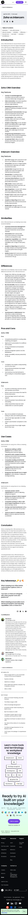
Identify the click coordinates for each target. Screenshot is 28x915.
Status (20, 847)
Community (13, 856)
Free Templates (4, 885)
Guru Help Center (21, 843)
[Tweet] (10, 21)
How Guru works (5, 846)
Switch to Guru (4, 881)
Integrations (4, 849)
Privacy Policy (4, 912)
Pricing (2, 843)
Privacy (22, 897)
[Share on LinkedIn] (7, 21)
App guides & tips (15, 831)
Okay (24, 911)
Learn (11, 843)
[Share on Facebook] (12, 21)
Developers (13, 853)
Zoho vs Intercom (6, 832)
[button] (25, 2)
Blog (11, 860)
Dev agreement (16, 897)
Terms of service (7, 897)
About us (3, 873)
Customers (12, 846)
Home (2, 831)
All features (3, 853)
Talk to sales (19, 2)
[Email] (4, 21)
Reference (7, 831)
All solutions (3, 856)
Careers (3, 870)
